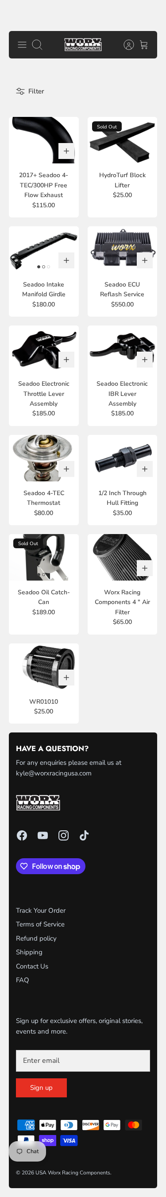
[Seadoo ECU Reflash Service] (123, 249)
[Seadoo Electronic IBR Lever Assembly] (123, 348)
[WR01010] (44, 666)
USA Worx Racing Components (72, 1172)
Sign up (41, 1087)
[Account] (124, 44)
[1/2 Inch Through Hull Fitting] (123, 458)
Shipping (29, 952)
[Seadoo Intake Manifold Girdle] (44, 249)
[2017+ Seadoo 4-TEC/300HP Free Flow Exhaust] (44, 140)
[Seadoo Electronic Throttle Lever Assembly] (44, 348)
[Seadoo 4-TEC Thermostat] (44, 458)
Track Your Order (41, 910)
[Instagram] (63, 835)
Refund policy (36, 938)
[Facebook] (22, 835)
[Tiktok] (84, 835)
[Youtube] (42, 835)
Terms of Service (40, 924)
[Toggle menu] (22, 44)
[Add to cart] (66, 151)
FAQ (22, 980)
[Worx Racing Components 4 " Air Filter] (123, 557)
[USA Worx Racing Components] (83, 44)
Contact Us (32, 966)
